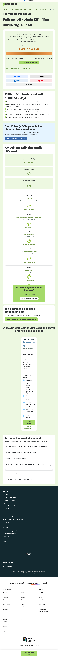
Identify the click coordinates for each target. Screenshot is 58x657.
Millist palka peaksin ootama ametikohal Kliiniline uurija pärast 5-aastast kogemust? (25, 466)
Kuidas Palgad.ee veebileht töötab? (13, 519)
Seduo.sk (23, 599)
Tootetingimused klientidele (11, 517)
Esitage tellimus (29, 422)
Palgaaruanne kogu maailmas (11, 531)
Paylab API (6, 536)
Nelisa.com (5, 609)
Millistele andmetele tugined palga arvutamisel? (19, 479)
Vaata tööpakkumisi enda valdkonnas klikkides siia (21, 319)
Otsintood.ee (42, 604)
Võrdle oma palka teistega (29, 62)
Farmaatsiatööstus (40, 9)
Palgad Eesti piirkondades (10, 497)
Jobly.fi (22, 619)
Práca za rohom (6, 602)
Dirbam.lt (41, 599)
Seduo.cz (23, 597)
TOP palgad (6, 508)
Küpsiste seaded (7, 566)
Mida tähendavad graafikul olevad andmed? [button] (18, 68)
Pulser (4, 631)
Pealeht (5, 9)
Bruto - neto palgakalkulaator (11, 505)
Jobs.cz (5, 592)
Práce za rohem (6, 604)
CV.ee (40, 597)
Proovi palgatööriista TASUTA (15, 138)
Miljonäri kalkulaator (8, 503)
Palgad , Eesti (20, 9)
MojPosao (5, 619)
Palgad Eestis (6, 495)
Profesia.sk (5, 594)
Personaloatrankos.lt (44, 606)
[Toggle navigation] (53, 4)
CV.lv (40, 594)
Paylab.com (23, 606)
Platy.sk (23, 604)
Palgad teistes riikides (9, 500)
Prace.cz (5, 599)
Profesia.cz (6, 597)
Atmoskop (5, 606)
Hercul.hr (5, 626)
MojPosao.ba (6, 621)
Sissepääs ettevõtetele (9, 533)
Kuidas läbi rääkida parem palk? (14, 473)
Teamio (22, 594)
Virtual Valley (6, 628)
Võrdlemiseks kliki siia (29, 653)
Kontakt (5, 545)
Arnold (22, 592)
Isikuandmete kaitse (8, 562)
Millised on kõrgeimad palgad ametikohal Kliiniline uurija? (21, 452)
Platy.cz (23, 602)
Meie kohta (6, 522)
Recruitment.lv (42, 609)
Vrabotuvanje (6, 624)
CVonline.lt (41, 592)
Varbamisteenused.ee (44, 611)
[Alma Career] (29, 639)
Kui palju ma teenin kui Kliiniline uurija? (16, 458)
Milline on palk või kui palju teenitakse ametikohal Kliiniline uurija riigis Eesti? (26, 446)
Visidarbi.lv (41, 602)
